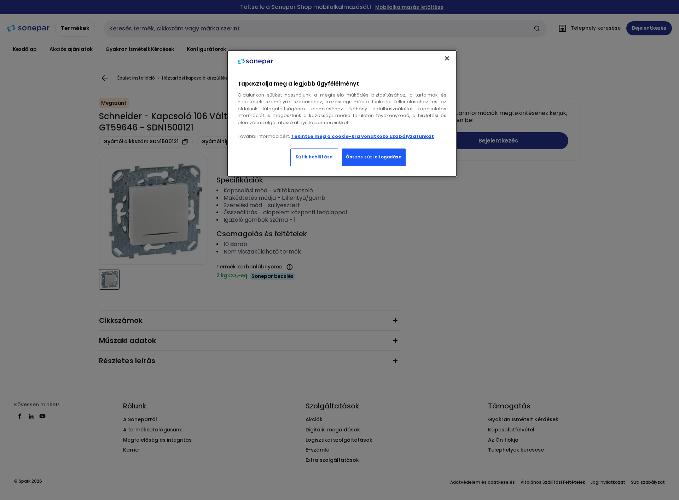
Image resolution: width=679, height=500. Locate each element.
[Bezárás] (447, 58)
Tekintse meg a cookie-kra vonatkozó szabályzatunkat (362, 136)
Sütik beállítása (314, 157)
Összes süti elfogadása (374, 157)
